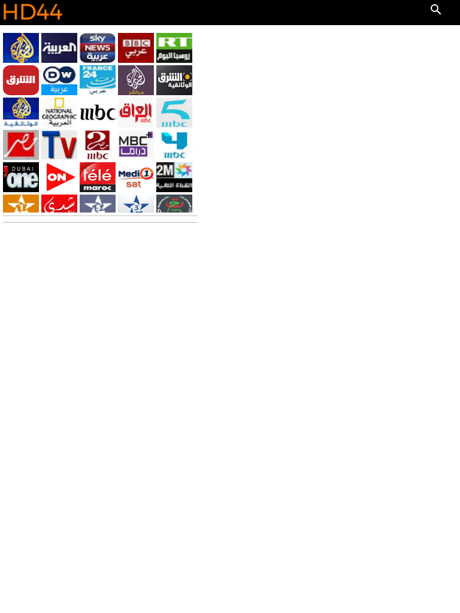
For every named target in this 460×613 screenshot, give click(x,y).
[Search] (436, 9)
